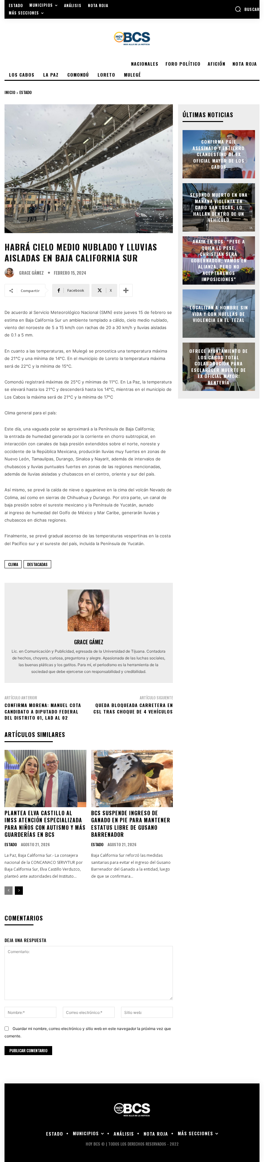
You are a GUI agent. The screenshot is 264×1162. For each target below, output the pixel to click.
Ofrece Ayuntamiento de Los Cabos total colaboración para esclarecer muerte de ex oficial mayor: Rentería (218, 366)
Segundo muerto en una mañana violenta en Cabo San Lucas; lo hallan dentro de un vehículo (219, 207)
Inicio (10, 92)
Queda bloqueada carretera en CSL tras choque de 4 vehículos (133, 708)
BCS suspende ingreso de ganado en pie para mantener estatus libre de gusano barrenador (130, 823)
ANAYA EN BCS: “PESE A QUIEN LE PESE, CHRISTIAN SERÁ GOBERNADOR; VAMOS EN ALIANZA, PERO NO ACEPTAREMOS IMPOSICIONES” (219, 260)
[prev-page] (9, 890)
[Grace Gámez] (11, 273)
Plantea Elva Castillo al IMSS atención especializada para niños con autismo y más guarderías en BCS (45, 823)
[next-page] (19, 890)
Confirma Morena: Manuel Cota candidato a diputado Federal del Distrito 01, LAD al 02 (43, 711)
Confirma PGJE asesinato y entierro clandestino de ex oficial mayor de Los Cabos (219, 154)
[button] (247, 9)
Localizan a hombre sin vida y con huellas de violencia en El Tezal (219, 313)
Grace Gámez (31, 273)
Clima (13, 564)
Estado (25, 92)
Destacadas (37, 564)
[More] (126, 290)
